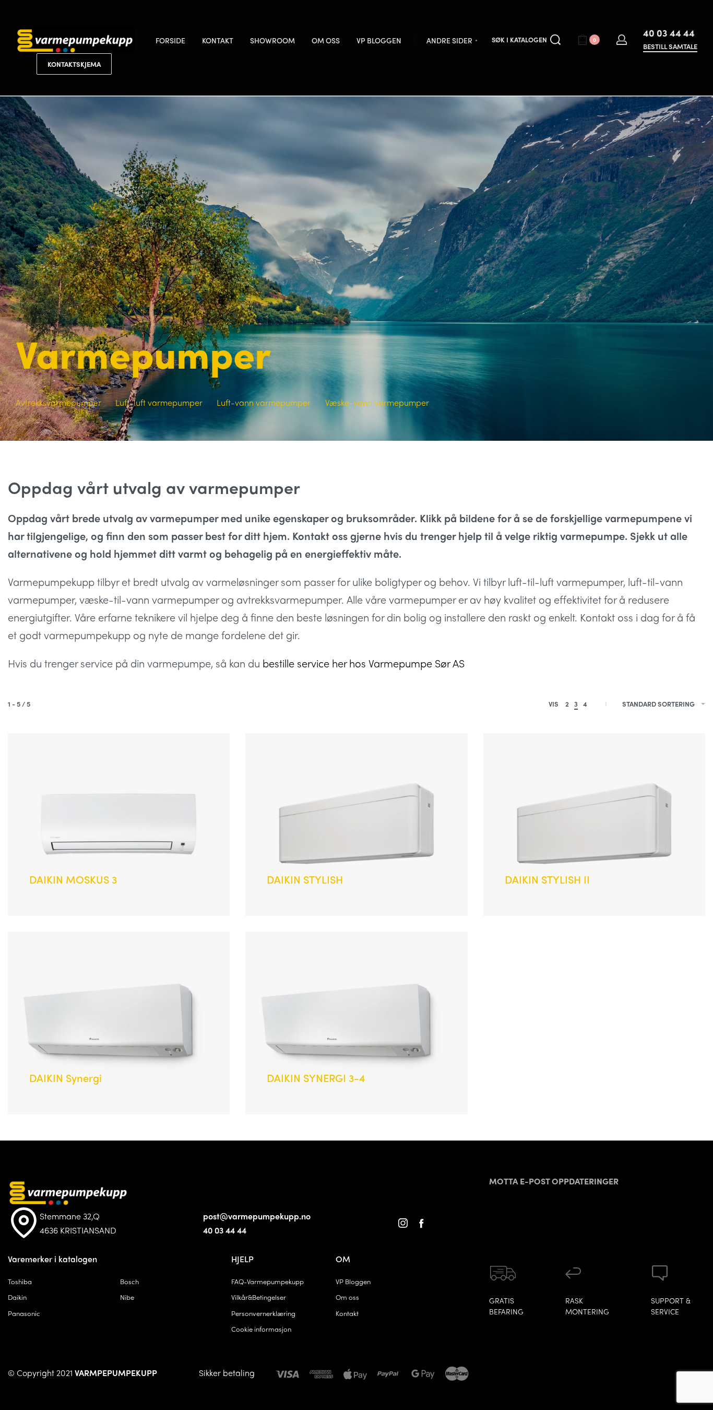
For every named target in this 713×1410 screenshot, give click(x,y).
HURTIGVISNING (102, 862)
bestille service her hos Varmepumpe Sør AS (364, 663)
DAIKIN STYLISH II (547, 879)
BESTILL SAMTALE (670, 47)
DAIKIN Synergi (65, 1077)
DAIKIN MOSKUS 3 (73, 879)
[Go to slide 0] (36, 759)
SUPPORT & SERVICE (671, 1306)
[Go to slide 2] (67, 759)
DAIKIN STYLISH (305, 879)
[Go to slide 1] (52, 759)
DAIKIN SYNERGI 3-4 (316, 1077)
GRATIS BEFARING (506, 1306)
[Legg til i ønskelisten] (147, 863)
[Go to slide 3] (82, 759)
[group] (119, 824)
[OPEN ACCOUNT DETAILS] (621, 39)
